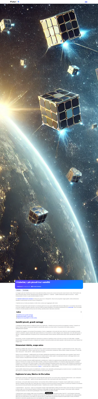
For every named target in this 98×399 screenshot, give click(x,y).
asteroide (70, 307)
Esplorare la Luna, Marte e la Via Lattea (27, 318)
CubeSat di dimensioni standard (25, 298)
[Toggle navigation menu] (86, 1)
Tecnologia (25, 290)
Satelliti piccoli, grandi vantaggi (25, 315)
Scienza (18, 290)
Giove (40, 366)
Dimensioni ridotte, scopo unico (25, 316)
